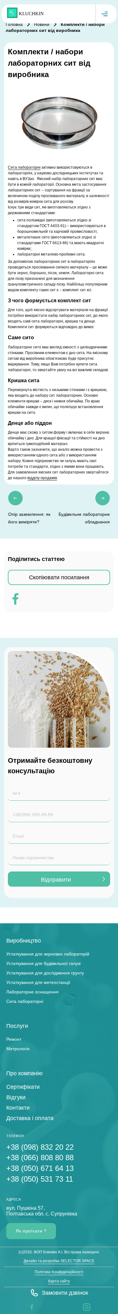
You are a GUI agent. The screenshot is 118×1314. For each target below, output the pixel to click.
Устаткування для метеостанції (38, 982)
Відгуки (15, 1097)
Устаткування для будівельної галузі (43, 963)
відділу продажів (42, 478)
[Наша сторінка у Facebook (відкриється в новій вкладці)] (32, 1307)
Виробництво (23, 940)
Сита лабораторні (24, 167)
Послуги (17, 1026)
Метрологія (18, 1048)
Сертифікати (23, 1087)
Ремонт (13, 1039)
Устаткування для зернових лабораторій (47, 953)
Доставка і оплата (29, 1118)
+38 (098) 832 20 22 (40, 1147)
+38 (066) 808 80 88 (40, 1157)
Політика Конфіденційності (59, 1272)
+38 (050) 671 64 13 (40, 1168)
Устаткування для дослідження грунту (45, 972)
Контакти (18, 1108)
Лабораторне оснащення (32, 991)
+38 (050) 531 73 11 (39, 1179)
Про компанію (24, 1073)
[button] (59, 1293)
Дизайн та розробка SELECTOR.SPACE (59, 1261)
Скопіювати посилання (59, 577)
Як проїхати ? (31, 1230)
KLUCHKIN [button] (31, 13)
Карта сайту (59, 1281)
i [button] (83, 1307)
